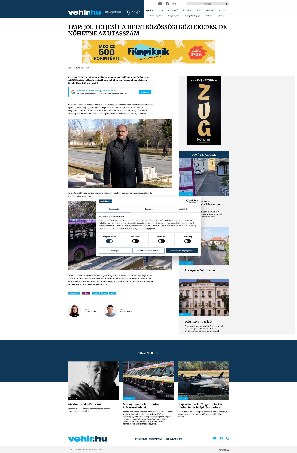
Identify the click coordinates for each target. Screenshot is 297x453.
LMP (112, 293)
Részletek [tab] (149, 209)
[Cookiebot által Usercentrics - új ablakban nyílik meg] (188, 201)
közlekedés (74, 293)
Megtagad (115, 250)
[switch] (135, 241)
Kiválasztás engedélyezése (148, 250)
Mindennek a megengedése (182, 250)
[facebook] (167, 4)
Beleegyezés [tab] (113, 209)
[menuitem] (150, 10)
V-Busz (85, 293)
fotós (122, 309)
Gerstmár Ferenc (99, 293)
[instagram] (174, 4)
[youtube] (160, 4)
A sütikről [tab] (183, 209)
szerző (86, 309)
